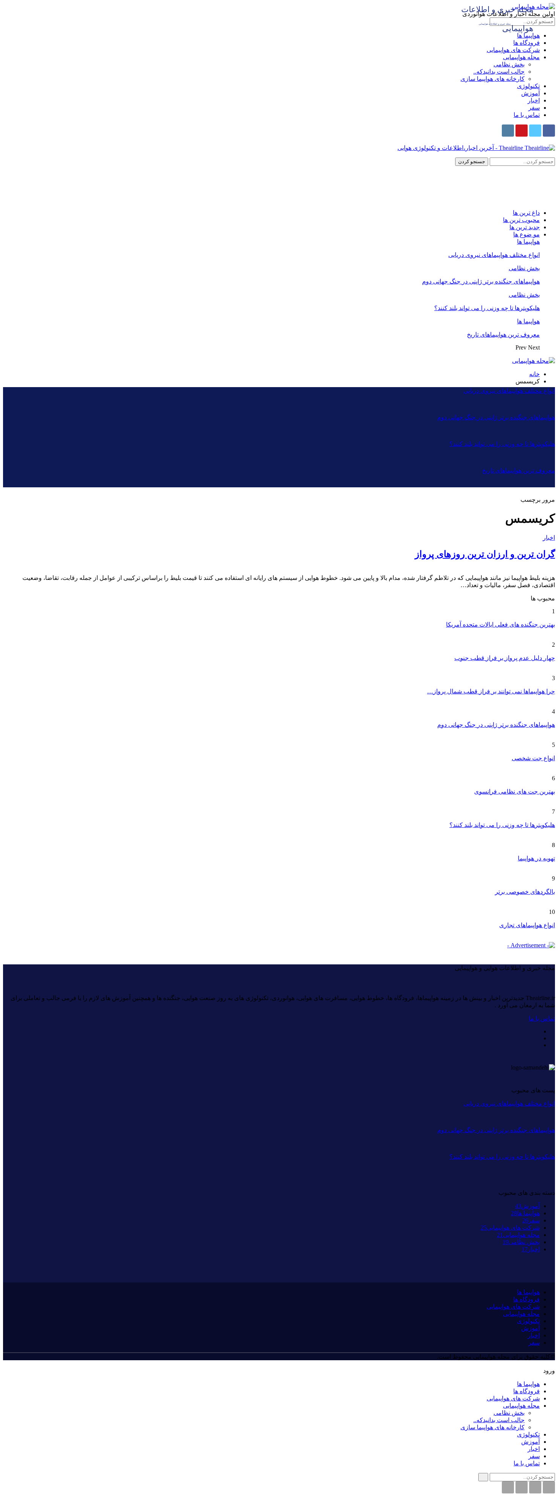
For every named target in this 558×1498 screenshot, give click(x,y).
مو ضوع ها (526, 234)
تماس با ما (527, 115)
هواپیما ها (528, 241)
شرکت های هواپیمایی (513, 50)
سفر (534, 107)
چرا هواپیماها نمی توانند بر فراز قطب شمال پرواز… (491, 691)
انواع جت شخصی (533, 758)
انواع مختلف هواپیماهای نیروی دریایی (494, 255)
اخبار (534, 100)
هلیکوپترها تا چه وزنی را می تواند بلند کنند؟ (487, 308)
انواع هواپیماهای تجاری (527, 925)
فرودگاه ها (526, 42)
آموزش (530, 93)
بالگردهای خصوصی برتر (525, 891)
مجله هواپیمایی (521, 57)
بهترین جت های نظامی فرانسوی (514, 791)
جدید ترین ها (524, 227)
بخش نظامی (509, 64)
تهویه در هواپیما (536, 858)
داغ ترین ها (526, 212)
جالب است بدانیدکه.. (499, 71)
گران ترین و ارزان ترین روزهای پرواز (485, 554)
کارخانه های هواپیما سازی (492, 79)
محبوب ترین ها (521, 220)
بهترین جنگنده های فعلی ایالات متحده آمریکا (500, 624)
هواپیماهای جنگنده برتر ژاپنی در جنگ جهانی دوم (481, 281)
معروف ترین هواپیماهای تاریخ (503, 334)
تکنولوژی (528, 86)
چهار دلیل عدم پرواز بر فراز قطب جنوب (504, 658)
